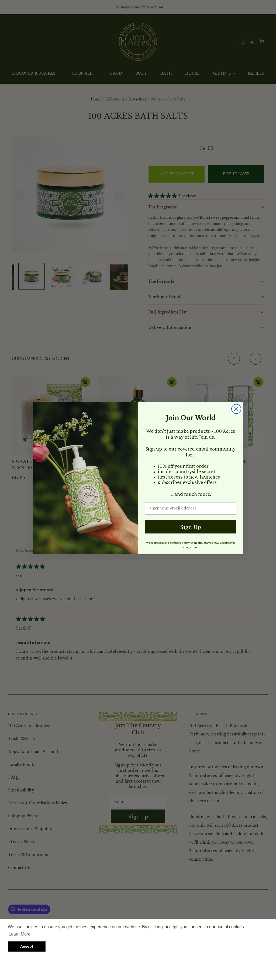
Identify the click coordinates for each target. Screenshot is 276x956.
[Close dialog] (236, 409)
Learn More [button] (19, 934)
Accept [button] (26, 946)
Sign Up (190, 526)
